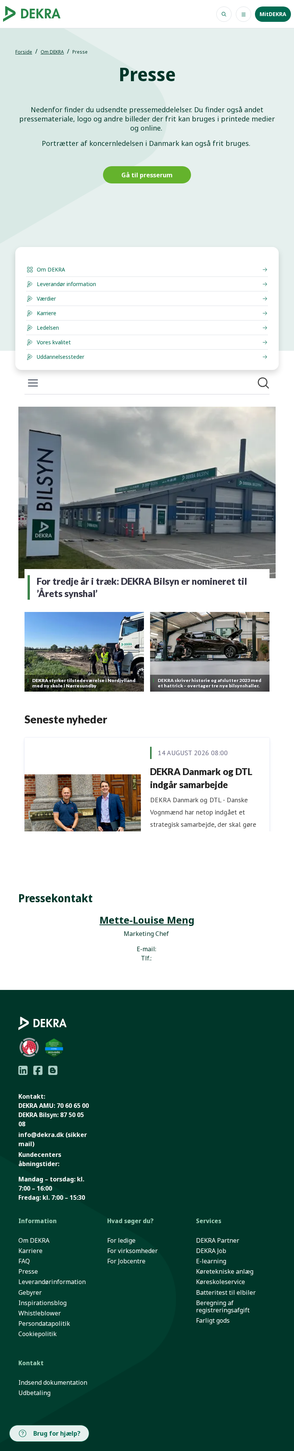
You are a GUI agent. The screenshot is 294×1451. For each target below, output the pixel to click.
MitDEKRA (273, 14)
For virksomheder (132, 1251)
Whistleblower (39, 1313)
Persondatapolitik (44, 1323)
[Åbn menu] (243, 14)
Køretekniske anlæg (224, 1271)
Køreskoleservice (220, 1282)
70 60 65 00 (73, 1105)
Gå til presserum (147, 175)
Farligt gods (213, 1320)
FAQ (24, 1261)
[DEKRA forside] (34, 14)
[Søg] (224, 14)
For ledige (121, 1240)
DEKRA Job (211, 1251)
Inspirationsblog (42, 1303)
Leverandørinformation (52, 1282)
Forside (23, 52)
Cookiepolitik (37, 1334)
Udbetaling (34, 1393)
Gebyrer (30, 1292)
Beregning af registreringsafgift (223, 1306)
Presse (28, 1271)
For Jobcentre (126, 1261)
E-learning (211, 1261)
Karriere (30, 1251)
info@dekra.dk (41, 1134)
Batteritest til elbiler (226, 1292)
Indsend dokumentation (52, 1382)
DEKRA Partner (217, 1240)
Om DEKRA (52, 52)
